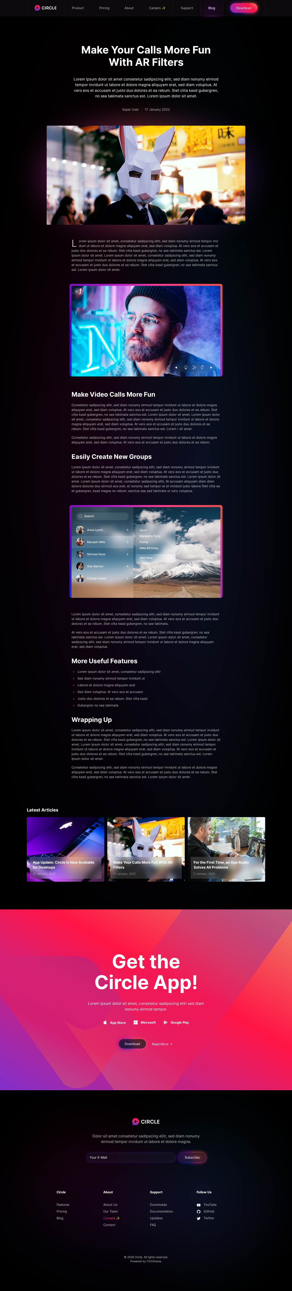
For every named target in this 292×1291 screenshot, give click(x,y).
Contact (109, 1225)
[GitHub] (199, 1211)
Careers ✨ (157, 8)
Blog (211, 8)
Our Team (110, 1211)
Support (187, 8)
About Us (110, 1205)
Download (243, 8)
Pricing (104, 8)
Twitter (209, 1218)
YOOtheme (154, 1261)
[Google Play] (166, 1022)
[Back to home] (46, 8)
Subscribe (192, 1157)
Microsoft (148, 1022)
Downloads (158, 1205)
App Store (118, 1023)
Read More (160, 1044)
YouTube (210, 1205)
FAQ (153, 1225)
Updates (156, 1218)
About (129, 8)
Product (78, 8)
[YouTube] (199, 1205)
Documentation (161, 1211)
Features (63, 1205)
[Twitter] (199, 1218)
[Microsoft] (136, 1022)
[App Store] (105, 1022)
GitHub (209, 1211)
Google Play (180, 1022)
